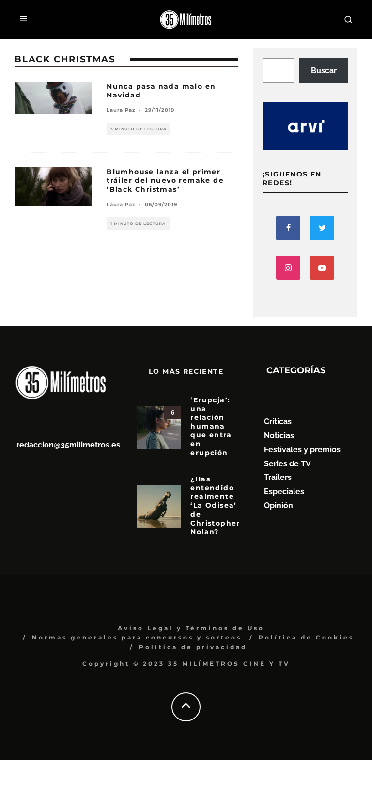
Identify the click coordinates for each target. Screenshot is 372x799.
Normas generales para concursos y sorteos (137, 637)
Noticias (279, 435)
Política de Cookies (306, 637)
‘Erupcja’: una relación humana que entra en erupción (211, 426)
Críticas (278, 421)
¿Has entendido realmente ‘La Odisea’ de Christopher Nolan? (215, 505)
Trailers (278, 477)
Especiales (284, 491)
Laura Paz (121, 110)
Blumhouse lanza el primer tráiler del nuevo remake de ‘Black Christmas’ (165, 180)
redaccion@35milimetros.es (68, 444)
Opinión (278, 505)
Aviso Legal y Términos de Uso (191, 628)
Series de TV (287, 463)
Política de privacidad (193, 647)
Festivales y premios (302, 449)
